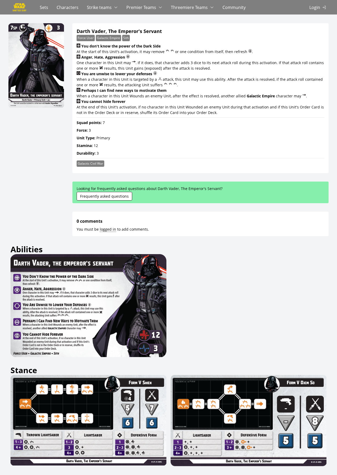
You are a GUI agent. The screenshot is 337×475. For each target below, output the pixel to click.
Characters (67, 7)
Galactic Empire (108, 38)
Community (234, 7)
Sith (126, 38)
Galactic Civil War (90, 163)
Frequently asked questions (104, 196)
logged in (108, 229)
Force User (86, 38)
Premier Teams (141, 7)
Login (314, 7)
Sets (44, 7)
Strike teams (99, 7)
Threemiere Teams (189, 7)
